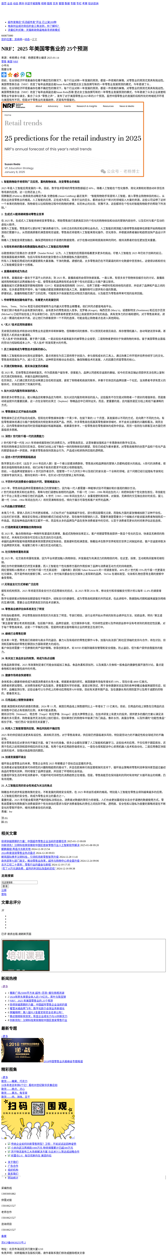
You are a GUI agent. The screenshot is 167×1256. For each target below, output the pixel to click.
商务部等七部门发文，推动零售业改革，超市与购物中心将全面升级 (40, 860)
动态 (15, 3)
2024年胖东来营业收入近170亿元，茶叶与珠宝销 (38, 996)
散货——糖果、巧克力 (14, 1081)
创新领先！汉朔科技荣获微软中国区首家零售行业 (38, 1020)
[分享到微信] (28, 74)
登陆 (4, 894)
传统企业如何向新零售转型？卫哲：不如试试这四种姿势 (43, 1144)
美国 (9, 61)
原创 (21, 3)
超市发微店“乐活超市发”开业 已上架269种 (32, 22)
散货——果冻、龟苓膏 (14, 1093)
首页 (4, 3)
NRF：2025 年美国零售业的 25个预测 (31, 1000)
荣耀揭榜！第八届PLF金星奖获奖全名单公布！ (37, 1012)
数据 (67, 3)
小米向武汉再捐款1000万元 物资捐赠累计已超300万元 (42, 1147)
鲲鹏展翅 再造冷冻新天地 (16, 849)
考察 (84, 3)
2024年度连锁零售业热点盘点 (18, 853)
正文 (34, 39)
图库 (49, 3)
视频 (43, 3)
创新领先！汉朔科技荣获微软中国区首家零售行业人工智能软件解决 (40, 845)
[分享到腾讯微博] (22, 74)
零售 (4, 61)
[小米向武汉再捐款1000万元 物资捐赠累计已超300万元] (9, 1147)
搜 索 (5, 886)
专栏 (79, 3)
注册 (4, 890)
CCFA (18, 1176)
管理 (61, 3)
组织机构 (13, 1170)
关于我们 (13, 1162)
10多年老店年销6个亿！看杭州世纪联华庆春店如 (29, 1085)
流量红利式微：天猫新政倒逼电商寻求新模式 (34, 30)
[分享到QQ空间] (10, 74)
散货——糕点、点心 (13, 1089)
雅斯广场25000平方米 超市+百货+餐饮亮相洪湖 (37, 993)
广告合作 (13, 1166)
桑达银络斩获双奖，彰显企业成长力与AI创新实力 (38, 1016)
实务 (55, 3)
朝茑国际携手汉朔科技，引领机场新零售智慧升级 (30, 857)
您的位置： (7, 39)
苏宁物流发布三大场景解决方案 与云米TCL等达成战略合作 (45, 1151)
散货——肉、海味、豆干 (15, 1096)
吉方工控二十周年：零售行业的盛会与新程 (26, 864)
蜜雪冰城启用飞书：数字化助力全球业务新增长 (37, 1008)
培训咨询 (93, 3)
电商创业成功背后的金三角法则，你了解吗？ (34, 26)
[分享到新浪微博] (16, 74)
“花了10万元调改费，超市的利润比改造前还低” (28, 868)
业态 (9, 3)
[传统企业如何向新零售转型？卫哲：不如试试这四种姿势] (9, 1144)
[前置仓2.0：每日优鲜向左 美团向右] (9, 1155)
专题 (73, 3)
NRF (15, 61)
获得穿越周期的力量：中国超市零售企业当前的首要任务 (34, 841)
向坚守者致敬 (32, 3)
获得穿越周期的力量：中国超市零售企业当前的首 (38, 1004)
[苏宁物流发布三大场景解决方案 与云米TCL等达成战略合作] (9, 1151)
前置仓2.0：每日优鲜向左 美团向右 (31, 1155)
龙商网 (18, 39)
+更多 (4, 986)
